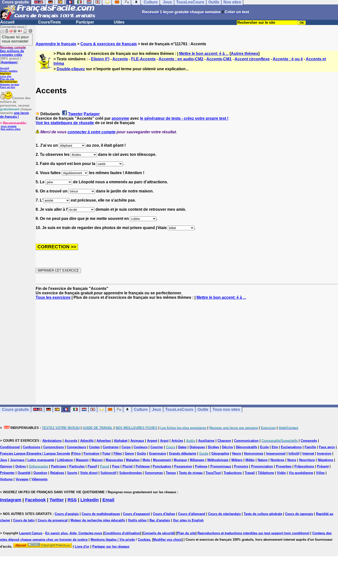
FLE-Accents (143, 59)
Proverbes (283, 466)
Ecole (264, 447)
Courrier (156, 447)
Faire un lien (7, 87)
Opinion (6, 466)
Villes (320, 473)
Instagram (10, 499)
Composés (309, 440)
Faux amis (327, 447)
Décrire (227, 447)
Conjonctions (53, 447)
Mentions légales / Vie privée (113, 539)
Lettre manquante (40, 460)
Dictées (213, 447)
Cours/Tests (49, 22)
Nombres (277, 460)
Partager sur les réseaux (110, 546)
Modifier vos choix (167, 539)
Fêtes (118, 453)
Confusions (31, 447)
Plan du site (7, 79)
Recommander (9, 81)
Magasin (82, 460)
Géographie (220, 453)
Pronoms (241, 466)
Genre (129, 453)
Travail (250, 473)
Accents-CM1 (219, 59)
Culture (141, 409)
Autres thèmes (244, 53)
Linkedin (89, 499)
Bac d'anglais (159, 520)
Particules (77, 466)
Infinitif (294, 453)
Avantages (9, 62)
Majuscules (114, 460)
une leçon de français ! (14, 114)
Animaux (137, 440)
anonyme (120, 118)
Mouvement (162, 460)
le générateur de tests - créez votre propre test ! (184, 118)
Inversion (324, 453)
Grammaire (157, 453)
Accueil (7, 22)
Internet (308, 453)
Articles (177, 440)
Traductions (233, 473)
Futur (106, 453)
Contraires (111, 447)
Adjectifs (87, 440)
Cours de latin (24, 520)
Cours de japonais (299, 514)
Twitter (56, 499)
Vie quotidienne (301, 473)
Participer (85, 22)
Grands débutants (182, 453)
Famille (310, 447)
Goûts (141, 453)
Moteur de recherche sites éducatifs (98, 520)
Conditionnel (10, 447)
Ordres (20, 466)
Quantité (24, 473)
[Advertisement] (186, 347)
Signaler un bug (9, 84)
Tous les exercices (53, 297)
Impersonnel (276, 453)
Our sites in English (188, 520)
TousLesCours (179, 409)
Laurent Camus (30, 533)
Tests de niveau (191, 473)
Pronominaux (220, 466)
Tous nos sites (226, 409)
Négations (325, 460)
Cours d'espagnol (136, 514)
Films (76, 453)
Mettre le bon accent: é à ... (204, 53)
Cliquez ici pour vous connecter (15, 39)
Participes (58, 466)
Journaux (17, 460)
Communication (246, 440)
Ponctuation (162, 466)
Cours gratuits (15, 409)
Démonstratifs (246, 447)
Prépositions (304, 466)
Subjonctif (108, 473)
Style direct (88, 473)
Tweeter (75, 114)
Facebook (35, 499)
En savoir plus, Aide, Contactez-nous (73, 533)
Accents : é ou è (288, 59)
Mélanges (197, 460)
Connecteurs (76, 447)
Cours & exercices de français (108, 44)
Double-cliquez (71, 69)
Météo (250, 460)
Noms (291, 460)
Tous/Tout (213, 473)
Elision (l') (100, 59)
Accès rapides (9, 71)
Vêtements (39, 479)
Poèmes (201, 466)
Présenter (7, 473)
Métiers (236, 460)
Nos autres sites (11, 129)
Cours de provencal (53, 520)
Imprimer (5, 73)
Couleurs (140, 447)
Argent (152, 440)
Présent (323, 466)
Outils (202, 409)
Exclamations (291, 447)
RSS (72, 499)
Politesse (143, 466)
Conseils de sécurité (158, 533)
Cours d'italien (164, 514)
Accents (120, 59)
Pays (116, 466)
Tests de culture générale (263, 514)
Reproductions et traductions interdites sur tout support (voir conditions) (253, 533)
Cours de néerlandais (224, 514)
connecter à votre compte (92, 132)
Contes (94, 447)
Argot (164, 440)
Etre (275, 447)
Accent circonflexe (252, 59)
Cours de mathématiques (101, 514)
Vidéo (281, 473)
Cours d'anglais (67, 514)
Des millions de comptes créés (13, 51)
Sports (72, 473)
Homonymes (253, 453)
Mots (146, 460)
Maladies (133, 460)
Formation (91, 453)
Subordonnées (130, 473)
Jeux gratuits (9, 126)
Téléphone (266, 473)
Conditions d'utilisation (122, 533)
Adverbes (104, 440)
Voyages (22, 479)
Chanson (224, 440)
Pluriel (127, 466)
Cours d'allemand (191, 514)
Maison (97, 460)
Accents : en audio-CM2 (181, 59)
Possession (183, 466)
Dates (182, 447)
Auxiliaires (206, 440)
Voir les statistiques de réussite (65, 123)
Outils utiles (137, 520)
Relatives (57, 473)
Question (40, 473)
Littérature (65, 460)
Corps (126, 447)
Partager (92, 114)
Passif (92, 466)
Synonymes (154, 473)
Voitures (6, 479)
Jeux (156, 409)
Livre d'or (5, 76)
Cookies (144, 539)
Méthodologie (217, 460)
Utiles (119, 22)
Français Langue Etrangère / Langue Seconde (35, 453)
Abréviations (52, 440)
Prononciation (262, 466)
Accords (71, 440)
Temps (171, 473)
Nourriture (307, 460)
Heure (236, 453)
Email (108, 499)
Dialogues (197, 447)
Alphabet (120, 440)
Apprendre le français (56, 44)
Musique (180, 460)
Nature (262, 460)
